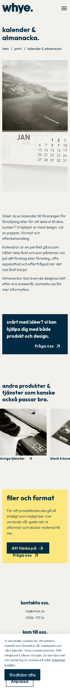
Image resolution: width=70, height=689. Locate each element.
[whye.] (17, 8)
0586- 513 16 (35, 617)
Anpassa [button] (20, 681)
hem (5, 49)
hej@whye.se (35, 611)
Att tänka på (28, 548)
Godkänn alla (22, 674)
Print (18, 49)
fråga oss (48, 346)
